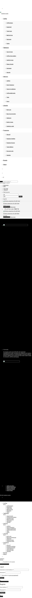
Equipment (9, 27)
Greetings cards (10, 126)
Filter (20, 196)
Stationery (9, 118)
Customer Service (11, 489)
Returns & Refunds (11, 488)
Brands (5, 160)
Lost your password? (13, 575)
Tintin (8, 97)
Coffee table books (11, 93)
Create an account (4, 581)
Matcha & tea (10, 35)
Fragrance (6, 130)
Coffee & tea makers (11, 56)
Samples (9, 155)
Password (2, 572)
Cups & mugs (10, 51)
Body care (9, 109)
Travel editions (10, 147)
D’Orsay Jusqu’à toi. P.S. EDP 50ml (11, 213)
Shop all (8, 134)
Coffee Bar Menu (10, 485)
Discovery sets (10, 151)
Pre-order (6, 188)
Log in (2, 577)
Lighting (8, 80)
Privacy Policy (10, 490)
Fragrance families (11, 138)
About (4, 164)
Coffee (5, 18)
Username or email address (6, 569)
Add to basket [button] (6, 207)
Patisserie (9, 39)
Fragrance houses (11, 142)
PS (5, 199)
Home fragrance (10, 85)
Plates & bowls (10, 64)
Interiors (5, 76)
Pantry (8, 43)
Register (3, 592)
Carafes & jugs (10, 60)
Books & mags (10, 122)
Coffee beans (10, 23)
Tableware (6, 47)
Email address (3, 587)
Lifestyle (5, 105)
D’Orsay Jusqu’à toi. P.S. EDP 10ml (11, 203)
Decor (8, 101)
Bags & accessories (11, 113)
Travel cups (9, 31)
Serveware (9, 68)
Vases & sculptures (11, 89)
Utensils (8, 72)
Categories (5, 185)
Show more (12, 207)
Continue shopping (4, 564)
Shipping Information (11, 487)
